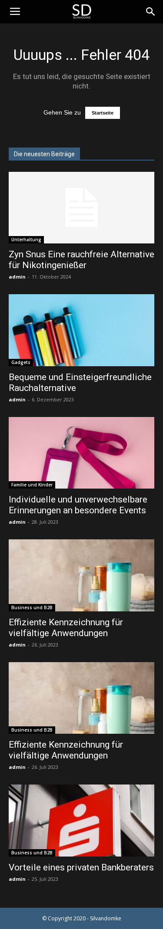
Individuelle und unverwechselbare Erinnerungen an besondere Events (78, 504)
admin (17, 276)
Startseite (102, 112)
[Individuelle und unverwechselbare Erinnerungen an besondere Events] (81, 453)
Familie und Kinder (32, 485)
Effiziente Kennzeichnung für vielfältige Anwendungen (66, 627)
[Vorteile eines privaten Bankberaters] (81, 820)
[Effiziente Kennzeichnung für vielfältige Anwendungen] (81, 575)
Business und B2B (32, 607)
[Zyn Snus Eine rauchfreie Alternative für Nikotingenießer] (81, 207)
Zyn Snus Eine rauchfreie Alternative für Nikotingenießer (81, 259)
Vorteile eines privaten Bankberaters (81, 867)
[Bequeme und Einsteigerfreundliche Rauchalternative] (81, 330)
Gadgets (20, 362)
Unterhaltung (26, 239)
